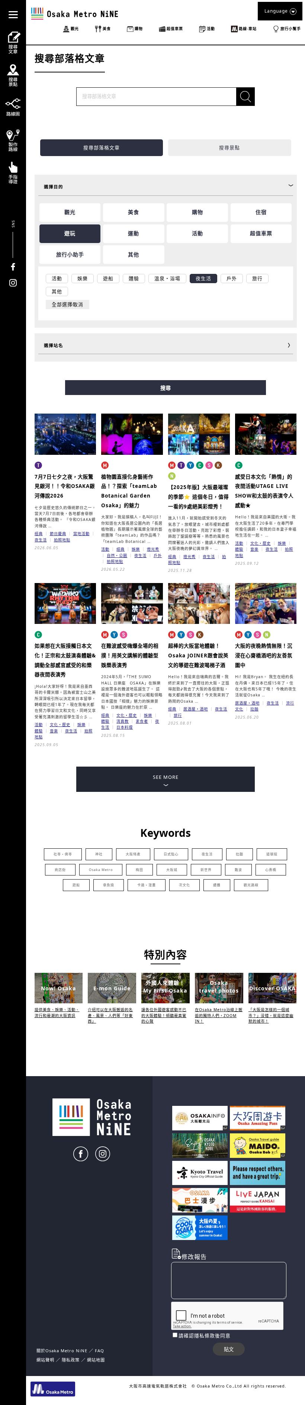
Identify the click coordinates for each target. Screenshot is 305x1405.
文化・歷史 (260, 543)
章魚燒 (108, 885)
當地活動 (81, 533)
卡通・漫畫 (146, 885)
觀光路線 (251, 885)
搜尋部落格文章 (101, 147)
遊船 (76, 885)
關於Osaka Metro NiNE (61, 1350)
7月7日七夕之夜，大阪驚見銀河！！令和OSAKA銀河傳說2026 (65, 486)
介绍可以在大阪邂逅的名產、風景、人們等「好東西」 (110, 1015)
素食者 (142, 721)
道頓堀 (271, 854)
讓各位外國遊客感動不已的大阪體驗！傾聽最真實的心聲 (163, 1015)
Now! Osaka (58, 988)
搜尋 (165, 388)
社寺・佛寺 (63, 854)
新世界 (206, 869)
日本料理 (124, 727)
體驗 (239, 549)
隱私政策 (71, 1360)
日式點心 (171, 854)
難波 (238, 869)
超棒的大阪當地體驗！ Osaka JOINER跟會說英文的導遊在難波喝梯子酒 (198, 655)
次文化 (184, 885)
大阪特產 (133, 854)
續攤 (217, 885)
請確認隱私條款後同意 (205, 1335)
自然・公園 (117, 555)
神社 (99, 854)
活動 (105, 549)
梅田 (139, 869)
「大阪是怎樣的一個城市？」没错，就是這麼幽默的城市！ (270, 1015)
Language (276, 11)
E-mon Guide (112, 988)
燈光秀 (153, 549)
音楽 (254, 549)
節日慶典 (58, 533)
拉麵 (254, 709)
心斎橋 (270, 869)
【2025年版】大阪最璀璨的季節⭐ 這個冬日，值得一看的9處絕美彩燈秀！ (198, 496)
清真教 (122, 721)
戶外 (158, 555)
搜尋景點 (229, 147)
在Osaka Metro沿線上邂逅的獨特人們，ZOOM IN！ (219, 1015)
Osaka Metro (101, 869)
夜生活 (41, 540)
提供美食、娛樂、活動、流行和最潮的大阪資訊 (57, 1012)
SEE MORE (166, 777)
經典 (39, 533)
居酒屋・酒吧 (195, 709)
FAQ (99, 1350)
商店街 (60, 869)
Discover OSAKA (272, 988)
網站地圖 (96, 1360)
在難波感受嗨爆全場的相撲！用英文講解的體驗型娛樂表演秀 (129, 655)
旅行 (178, 715)
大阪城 (171, 869)
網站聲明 (45, 1360)
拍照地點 (62, 540)
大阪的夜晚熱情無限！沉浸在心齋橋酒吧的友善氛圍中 (263, 655)
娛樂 (136, 549)
